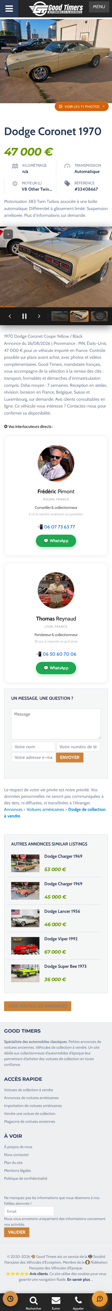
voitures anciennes (19, 1047)
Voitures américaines (45, 809)
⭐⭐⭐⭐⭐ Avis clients (27, 1273)
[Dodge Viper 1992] (25, 945)
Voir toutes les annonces (37, 1006)
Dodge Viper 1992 (60, 938)
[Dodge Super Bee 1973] (25, 973)
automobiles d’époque (66, 1053)
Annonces (13, 809)
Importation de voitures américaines (33, 1105)
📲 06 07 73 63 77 (56, 527)
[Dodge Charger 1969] (25, 863)
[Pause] (24, 316)
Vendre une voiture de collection (29, 1113)
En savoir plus (78, 1279)
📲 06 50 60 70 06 (56, 654)
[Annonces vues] (10, 1298)
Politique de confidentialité (25, 1178)
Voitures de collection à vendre (28, 1089)
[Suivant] (39, 316)
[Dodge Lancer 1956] (25, 918)
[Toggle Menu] (9, 8)
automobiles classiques (48, 1041)
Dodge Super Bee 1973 (65, 966)
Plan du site (13, 1162)
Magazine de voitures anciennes (29, 1121)
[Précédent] (10, 316)
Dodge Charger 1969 (63, 856)
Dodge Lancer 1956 (62, 911)
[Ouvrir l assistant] (100, 1299)
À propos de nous (18, 1146)
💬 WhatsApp (56, 540)
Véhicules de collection (54, 1047)
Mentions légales (17, 1170)
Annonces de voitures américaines (31, 1097)
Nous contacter (16, 1154)
